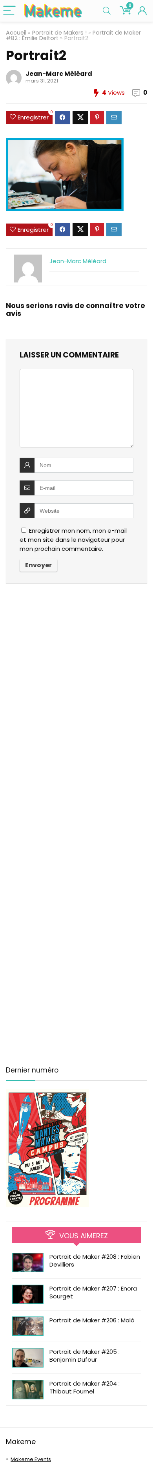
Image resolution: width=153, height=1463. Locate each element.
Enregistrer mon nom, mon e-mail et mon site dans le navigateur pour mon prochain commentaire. (73, 539)
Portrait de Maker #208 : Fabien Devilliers (94, 1260)
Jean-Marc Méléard (59, 73)
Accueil (16, 33)
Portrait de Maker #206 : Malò (92, 1320)
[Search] (106, 10)
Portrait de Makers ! (59, 33)
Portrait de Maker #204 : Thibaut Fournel (84, 1387)
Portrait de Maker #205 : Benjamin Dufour (84, 1356)
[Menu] (9, 10)
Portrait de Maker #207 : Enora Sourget (93, 1292)
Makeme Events (31, 1459)
